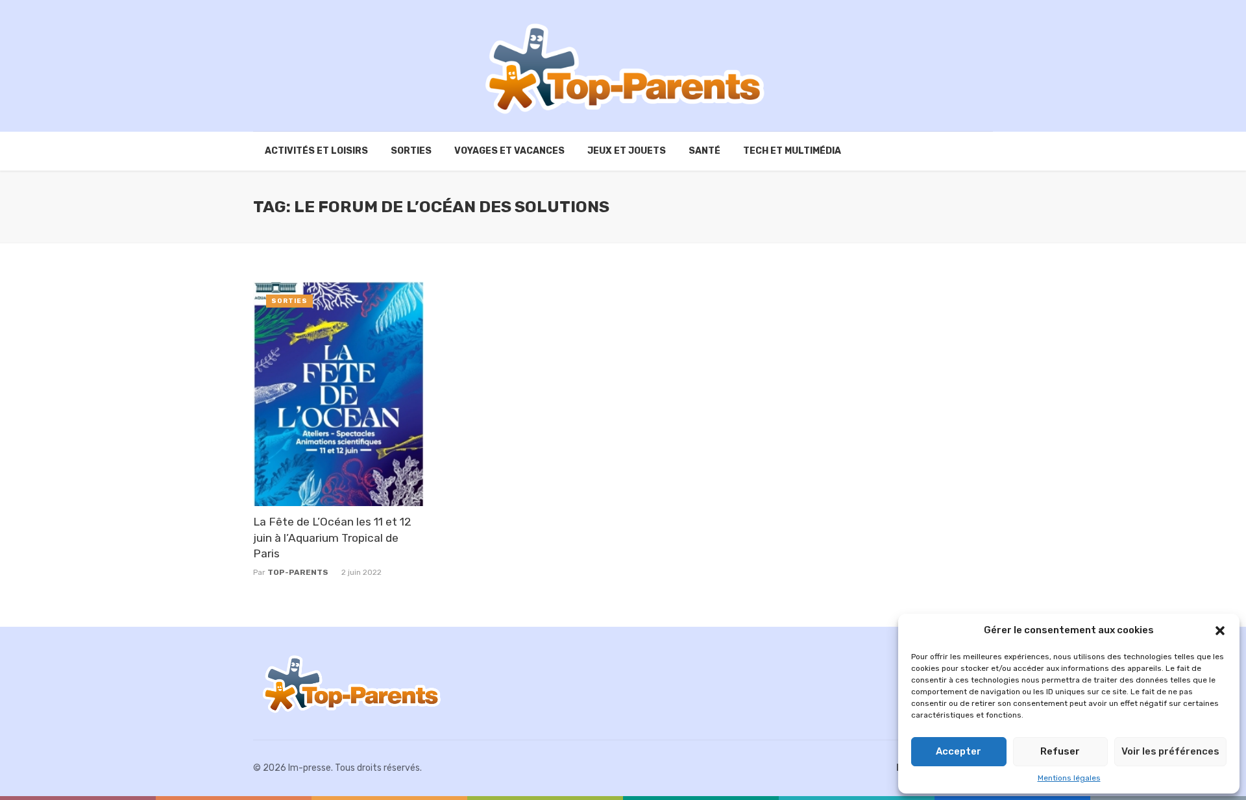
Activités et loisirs (316, 150)
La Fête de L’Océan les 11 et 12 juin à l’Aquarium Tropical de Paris (332, 537)
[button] (1220, 630)
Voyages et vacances (509, 150)
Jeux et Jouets (626, 150)
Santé (704, 150)
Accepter (958, 751)
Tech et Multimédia (792, 150)
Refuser (1060, 751)
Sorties (411, 150)
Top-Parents (297, 572)
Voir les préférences (1170, 751)
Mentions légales (1069, 777)
